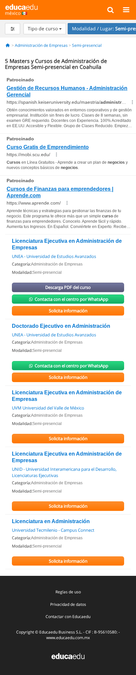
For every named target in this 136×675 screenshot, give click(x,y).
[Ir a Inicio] (8, 45)
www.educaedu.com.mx (68, 637)
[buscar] (110, 9)
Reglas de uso (68, 592)
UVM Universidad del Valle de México (48, 408)
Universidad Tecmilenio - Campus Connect (53, 530)
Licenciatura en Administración (51, 521)
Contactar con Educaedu (68, 616)
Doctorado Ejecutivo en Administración (61, 326)
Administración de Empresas (41, 45)
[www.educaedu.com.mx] (68, 656)
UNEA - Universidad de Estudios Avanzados (54, 256)
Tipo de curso (43, 28)
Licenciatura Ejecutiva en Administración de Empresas (67, 244)
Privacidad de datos (68, 604)
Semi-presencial (87, 45)
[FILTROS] (12, 28)
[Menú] (126, 9)
